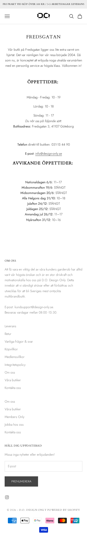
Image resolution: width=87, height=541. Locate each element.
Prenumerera (21, 481)
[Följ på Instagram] (7, 497)
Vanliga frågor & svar (19, 341)
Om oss (10, 372)
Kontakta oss (13, 387)
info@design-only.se (48, 153)
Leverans (10, 326)
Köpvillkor (11, 349)
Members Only (14, 416)
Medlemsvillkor (15, 356)
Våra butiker (13, 380)
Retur (8, 333)
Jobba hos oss (14, 424)
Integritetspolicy (15, 364)
